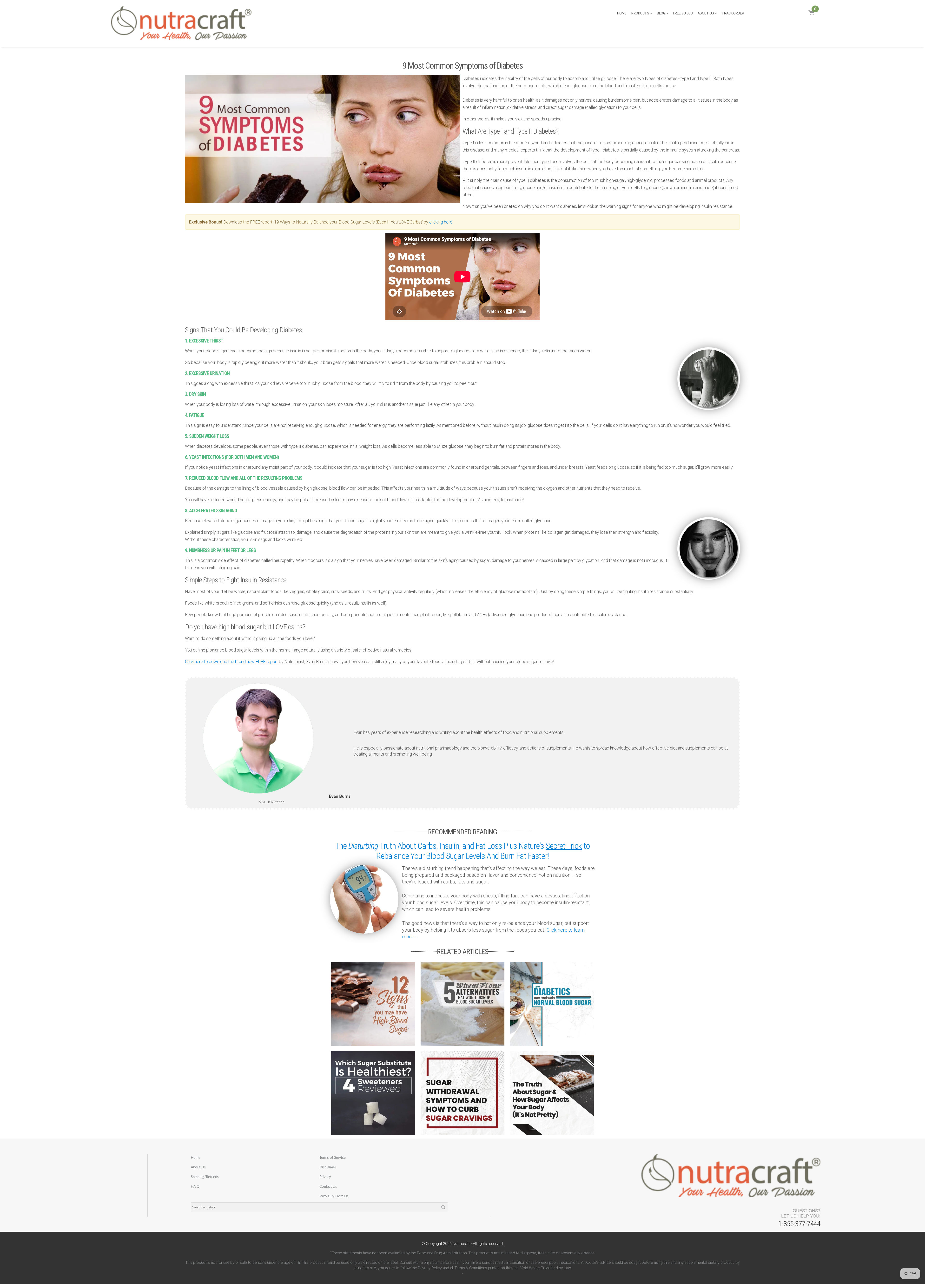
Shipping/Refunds (205, 1177)
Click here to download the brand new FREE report (231, 661)
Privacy (325, 1177)
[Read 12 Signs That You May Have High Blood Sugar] (373, 1004)
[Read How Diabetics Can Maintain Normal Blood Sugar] (552, 1004)
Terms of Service (332, 1157)
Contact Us (328, 1186)
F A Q (195, 1186)
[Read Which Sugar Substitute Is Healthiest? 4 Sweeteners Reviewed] (373, 1093)
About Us (706, 13)
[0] (811, 14)
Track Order (733, 13)
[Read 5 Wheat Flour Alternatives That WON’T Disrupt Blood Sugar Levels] (463, 1004)
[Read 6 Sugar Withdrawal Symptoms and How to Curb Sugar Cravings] (463, 1093)
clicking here (440, 221)
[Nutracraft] (181, 23)
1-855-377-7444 (799, 1223)
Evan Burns (339, 796)
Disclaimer (327, 1167)
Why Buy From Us (334, 1196)
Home (622, 13)
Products (640, 13)
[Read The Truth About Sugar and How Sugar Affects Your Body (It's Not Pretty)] (552, 1093)
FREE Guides (683, 13)
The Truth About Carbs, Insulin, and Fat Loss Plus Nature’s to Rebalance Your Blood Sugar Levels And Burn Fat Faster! (462, 851)
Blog (661, 13)
